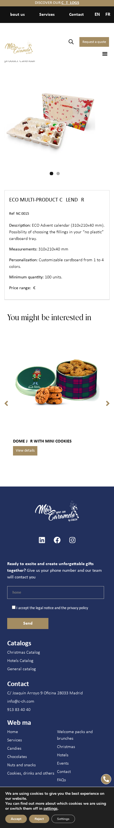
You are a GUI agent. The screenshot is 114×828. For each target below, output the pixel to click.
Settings (63, 819)
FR (107, 14)
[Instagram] (72, 540)
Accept (16, 819)
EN (97, 14)
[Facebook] (57, 540)
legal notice (45, 608)
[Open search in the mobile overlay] (71, 42)
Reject (39, 819)
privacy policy (77, 608)
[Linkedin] (42, 540)
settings (50, 808)
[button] (105, 54)
